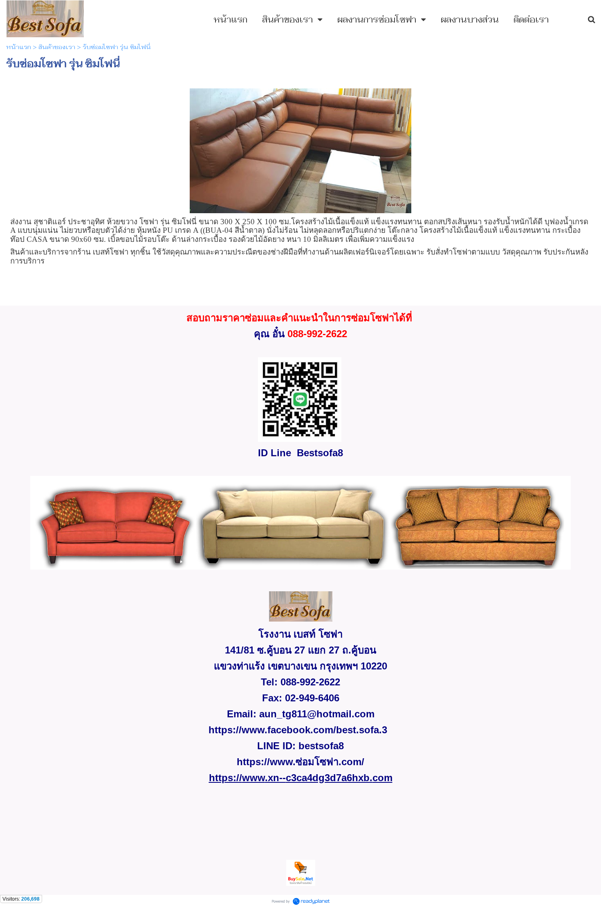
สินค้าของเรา (56, 47)
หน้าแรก (18, 47)
